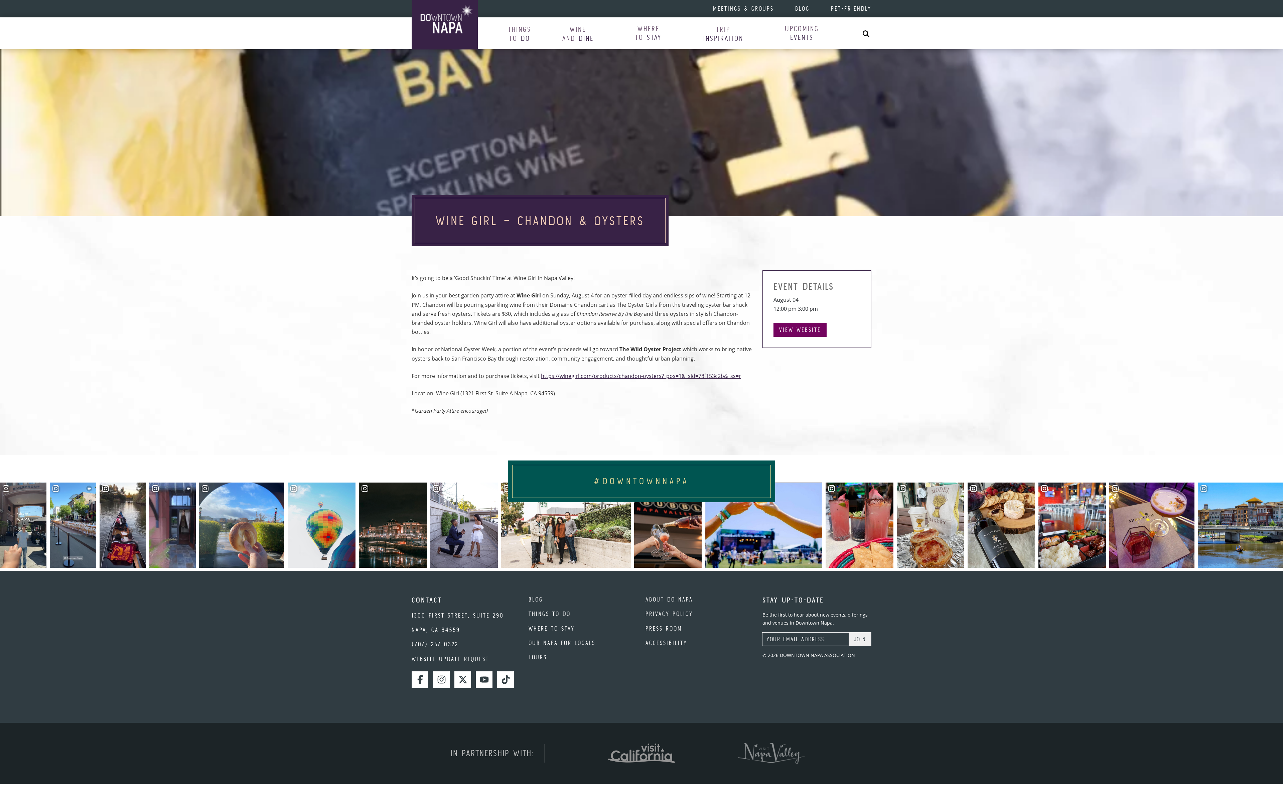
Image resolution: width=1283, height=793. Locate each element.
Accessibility (666, 642)
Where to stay (552, 628)
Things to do (550, 613)
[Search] (866, 33)
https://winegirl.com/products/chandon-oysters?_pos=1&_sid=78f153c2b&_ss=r (641, 376)
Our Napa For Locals (562, 642)
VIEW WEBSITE (800, 329)
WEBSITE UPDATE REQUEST (450, 658)
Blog (802, 8)
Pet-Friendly (851, 8)
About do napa (669, 599)
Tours (538, 657)
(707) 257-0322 (435, 644)
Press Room (664, 628)
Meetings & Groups (743, 8)
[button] (519, 33)
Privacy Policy (669, 613)
